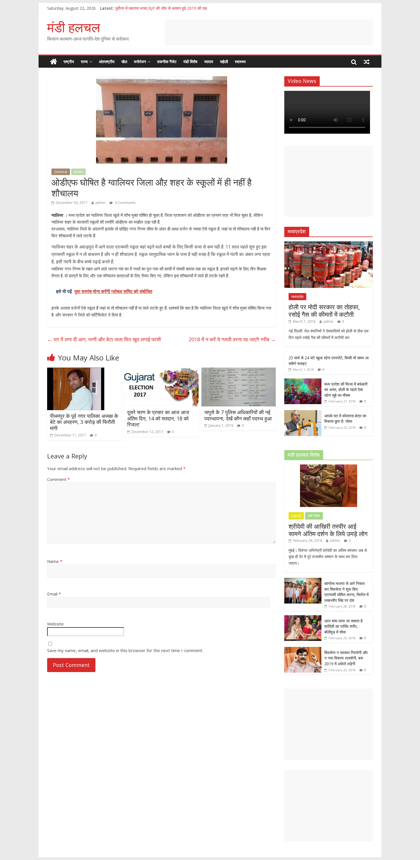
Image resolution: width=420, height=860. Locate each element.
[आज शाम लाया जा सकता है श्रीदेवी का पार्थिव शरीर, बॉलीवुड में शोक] (302, 618)
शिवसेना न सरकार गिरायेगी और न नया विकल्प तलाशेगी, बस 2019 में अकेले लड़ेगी (346, 658)
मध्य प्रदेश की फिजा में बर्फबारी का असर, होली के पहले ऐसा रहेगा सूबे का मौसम (345, 389)
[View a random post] (366, 62)
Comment (58, 479)
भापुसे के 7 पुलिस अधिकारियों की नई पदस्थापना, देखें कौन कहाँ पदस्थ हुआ (238, 415)
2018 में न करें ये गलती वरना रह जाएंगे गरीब (232, 339)
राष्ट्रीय (68, 61)
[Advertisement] (269, 32)
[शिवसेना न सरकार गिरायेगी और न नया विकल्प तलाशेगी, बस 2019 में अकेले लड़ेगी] (302, 650)
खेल (124, 61)
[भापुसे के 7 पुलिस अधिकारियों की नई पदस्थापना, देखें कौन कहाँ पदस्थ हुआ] (238, 371)
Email (54, 594)
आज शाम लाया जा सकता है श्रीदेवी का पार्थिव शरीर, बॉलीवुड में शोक (343, 626)
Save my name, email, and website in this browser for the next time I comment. (125, 650)
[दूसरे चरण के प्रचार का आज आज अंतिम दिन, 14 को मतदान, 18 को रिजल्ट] (161, 371)
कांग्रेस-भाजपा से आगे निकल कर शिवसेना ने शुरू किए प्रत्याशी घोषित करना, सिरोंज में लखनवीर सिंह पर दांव (346, 592)
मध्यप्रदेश (297, 296)
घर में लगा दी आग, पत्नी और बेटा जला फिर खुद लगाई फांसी (104, 339)
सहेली (224, 61)
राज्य (84, 61)
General (60, 171)
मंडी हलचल (73, 27)
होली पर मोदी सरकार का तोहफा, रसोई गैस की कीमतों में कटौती (324, 310)
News (78, 171)
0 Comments (124, 202)
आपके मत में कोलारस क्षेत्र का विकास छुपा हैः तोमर (345, 418)
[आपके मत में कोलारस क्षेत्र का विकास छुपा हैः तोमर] (302, 413)
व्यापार (208, 61)
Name (54, 561)
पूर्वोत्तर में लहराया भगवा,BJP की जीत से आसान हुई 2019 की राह (161, 8)
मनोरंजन (140, 61)
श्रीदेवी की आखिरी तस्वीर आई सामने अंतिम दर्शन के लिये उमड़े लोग (328, 530)
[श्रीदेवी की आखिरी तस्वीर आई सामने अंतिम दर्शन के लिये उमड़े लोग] (328, 467)
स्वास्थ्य (240, 61)
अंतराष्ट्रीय (107, 61)
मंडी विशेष (190, 61)
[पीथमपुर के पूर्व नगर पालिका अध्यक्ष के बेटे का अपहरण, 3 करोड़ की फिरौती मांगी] (75, 371)
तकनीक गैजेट (167, 61)
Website (55, 624)
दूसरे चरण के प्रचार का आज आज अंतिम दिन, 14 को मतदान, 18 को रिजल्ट (158, 418)
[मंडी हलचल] (53, 62)
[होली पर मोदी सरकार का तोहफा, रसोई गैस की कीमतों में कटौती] (328, 244)
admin (100, 202)
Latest (296, 515)
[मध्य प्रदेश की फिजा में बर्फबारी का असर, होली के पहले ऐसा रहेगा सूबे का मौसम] (302, 381)
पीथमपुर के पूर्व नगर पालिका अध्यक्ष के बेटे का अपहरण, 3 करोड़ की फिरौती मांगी (84, 422)
